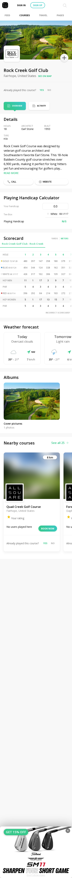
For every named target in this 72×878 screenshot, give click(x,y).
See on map (45, 76)
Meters (64, 238)
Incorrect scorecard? (58, 312)
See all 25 (58, 443)
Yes (42, 90)
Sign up (37, 5)
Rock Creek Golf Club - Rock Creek (22, 243)
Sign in (21, 5)
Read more (11, 173)
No (49, 90)
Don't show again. (36, 875)
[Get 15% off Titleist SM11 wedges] (36, 852)
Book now (47, 528)
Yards (55, 238)
